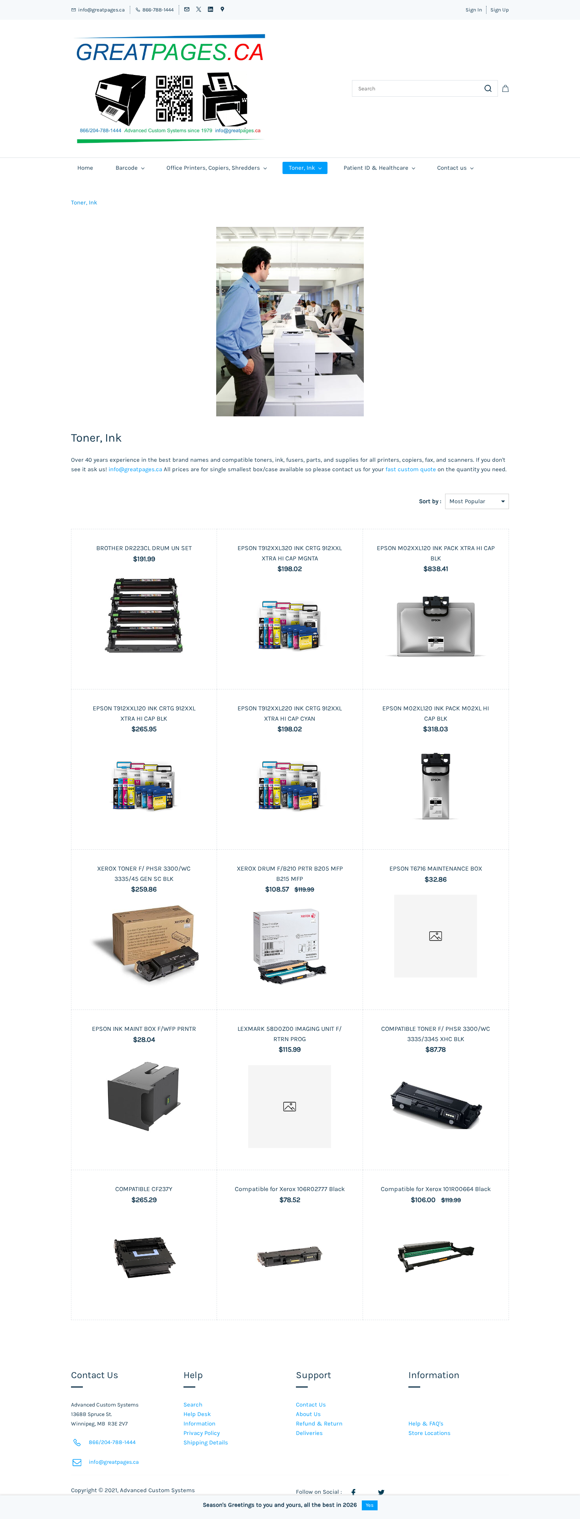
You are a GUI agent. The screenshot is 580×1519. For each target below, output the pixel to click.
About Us (308, 1414)
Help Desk (197, 1414)
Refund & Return (319, 1423)
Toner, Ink (84, 202)
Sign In (474, 10)
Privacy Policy (201, 1433)
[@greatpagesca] (381, 1491)
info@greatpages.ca (135, 469)
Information (199, 1423)
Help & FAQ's (425, 1423)
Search (192, 1404)
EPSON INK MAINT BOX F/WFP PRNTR (144, 1028)
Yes (370, 1505)
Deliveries (309, 1433)
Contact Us (311, 1404)
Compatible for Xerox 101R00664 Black (436, 1189)
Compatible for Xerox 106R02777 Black (290, 1189)
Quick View (144, 657)
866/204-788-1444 (112, 1442)
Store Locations (429, 1433)
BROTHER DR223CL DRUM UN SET (144, 548)
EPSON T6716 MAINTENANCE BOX (435, 868)
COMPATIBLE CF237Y (143, 1189)
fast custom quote (410, 469)
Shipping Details (205, 1442)
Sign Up (499, 10)
